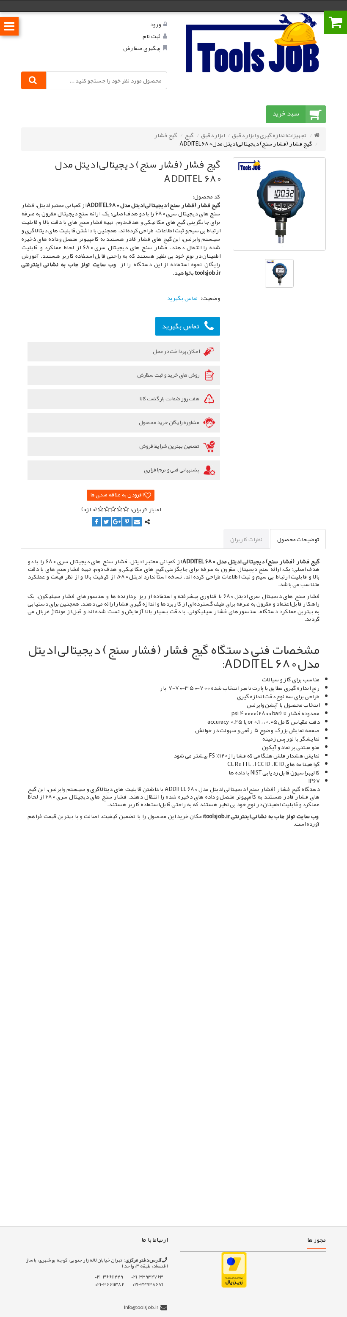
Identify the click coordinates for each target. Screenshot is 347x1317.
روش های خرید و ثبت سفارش (168, 374)
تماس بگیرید (180, 326)
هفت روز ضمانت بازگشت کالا (169, 398)
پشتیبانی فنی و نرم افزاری (172, 469)
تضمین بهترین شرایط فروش (169, 446)
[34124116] (253, 42)
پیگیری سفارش (141, 48)
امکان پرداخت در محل (176, 351)
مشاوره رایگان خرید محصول (169, 422)
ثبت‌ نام (151, 36)
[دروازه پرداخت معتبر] (234, 1269)
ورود (155, 24)
